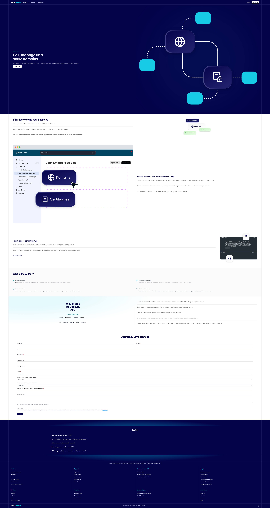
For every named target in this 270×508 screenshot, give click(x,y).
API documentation (17, 255)
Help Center (76, 472)
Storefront (13, 474)
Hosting (12, 495)
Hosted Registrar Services (16, 484)
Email (12, 498)
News (202, 500)
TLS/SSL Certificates (15, 500)
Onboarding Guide (78, 493)
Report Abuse (77, 481)
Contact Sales (140, 472)
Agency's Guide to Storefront (144, 474)
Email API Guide (140, 495)
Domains (13, 493)
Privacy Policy (204, 476)
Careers (202, 498)
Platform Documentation (143, 498)
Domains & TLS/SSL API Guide (144, 493)
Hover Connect (14, 481)
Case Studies (77, 495)
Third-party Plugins (15, 479)
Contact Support (78, 476)
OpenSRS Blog (77, 498)
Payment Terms (204, 474)
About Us (203, 493)
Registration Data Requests (207, 479)
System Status (77, 474)
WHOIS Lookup (77, 479)
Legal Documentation (205, 472)
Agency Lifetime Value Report (144, 476)
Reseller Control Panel (16, 472)
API (11, 476)
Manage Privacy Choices (206, 484)
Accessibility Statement (206, 481)
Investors (203, 495)
